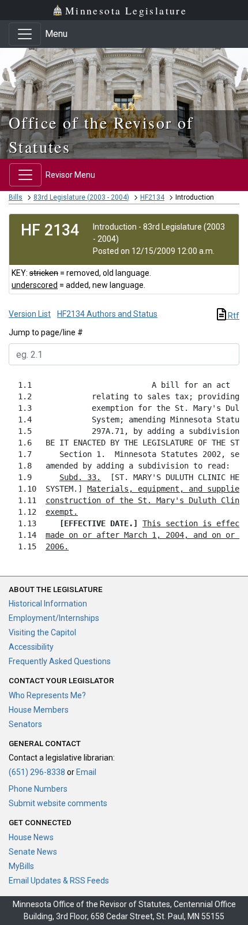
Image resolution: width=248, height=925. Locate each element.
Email (86, 772)
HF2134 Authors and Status (107, 314)
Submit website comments (58, 803)
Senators (25, 724)
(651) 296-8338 (37, 772)
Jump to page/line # (46, 332)
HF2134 (152, 197)
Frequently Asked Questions (60, 661)
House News (31, 837)
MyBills (21, 866)
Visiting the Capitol (42, 632)
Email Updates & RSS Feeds (59, 880)
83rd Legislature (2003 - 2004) (81, 197)
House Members (39, 709)
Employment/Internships (54, 618)
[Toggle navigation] (25, 34)
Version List (30, 314)
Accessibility (31, 646)
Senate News (33, 851)
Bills (15, 197)
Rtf (232, 315)
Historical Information (48, 603)
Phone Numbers (38, 788)
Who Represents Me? (47, 695)
